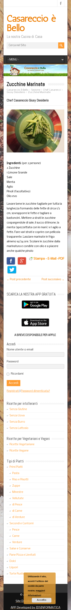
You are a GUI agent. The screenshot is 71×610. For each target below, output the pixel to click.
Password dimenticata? (35, 391)
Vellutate (18, 498)
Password (13, 361)
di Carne (17, 511)
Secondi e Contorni (21, 523)
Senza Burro (17, 421)
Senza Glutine (18, 409)
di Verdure (18, 517)
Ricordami (17, 373)
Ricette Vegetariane (22, 444)
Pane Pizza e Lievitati (22, 554)
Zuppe (16, 485)
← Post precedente (19, 279)
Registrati (13, 391)
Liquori (13, 567)
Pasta (15, 473)
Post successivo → (53, 279)
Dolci (12, 561)
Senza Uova (17, 415)
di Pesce (17, 504)
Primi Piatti (16, 467)
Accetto (41, 600)
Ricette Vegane (19, 450)
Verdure (17, 542)
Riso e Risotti (20, 479)
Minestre (17, 492)
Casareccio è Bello (31, 23)
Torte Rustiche (18, 573)
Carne (16, 536)
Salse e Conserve (20, 548)
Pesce (16, 529)
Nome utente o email (20, 349)
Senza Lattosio (18, 428)
